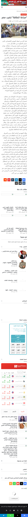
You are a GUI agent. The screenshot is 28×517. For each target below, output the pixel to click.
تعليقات (6, 411)
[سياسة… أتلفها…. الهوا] (22, 293)
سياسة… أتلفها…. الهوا (11, 290)
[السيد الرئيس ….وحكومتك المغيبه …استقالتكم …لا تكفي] (22, 274)
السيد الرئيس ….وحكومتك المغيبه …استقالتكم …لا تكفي (9, 271)
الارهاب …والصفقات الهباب (10, 280)
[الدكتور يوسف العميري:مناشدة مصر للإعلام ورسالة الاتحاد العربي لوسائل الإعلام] (22, 426)
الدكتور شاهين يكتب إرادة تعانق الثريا (9, 417)
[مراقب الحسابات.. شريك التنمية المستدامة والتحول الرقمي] (22, 433)
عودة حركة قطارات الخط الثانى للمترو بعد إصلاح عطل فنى (21, 208)
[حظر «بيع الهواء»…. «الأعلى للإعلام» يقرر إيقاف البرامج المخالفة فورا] (22, 440)
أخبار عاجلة (19, 11)
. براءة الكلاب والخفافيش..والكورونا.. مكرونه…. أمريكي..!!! (9, 262)
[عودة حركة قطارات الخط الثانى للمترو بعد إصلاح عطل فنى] (21, 199)
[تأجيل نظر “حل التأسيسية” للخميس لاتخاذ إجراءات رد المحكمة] (7, 221)
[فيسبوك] (23, 179)
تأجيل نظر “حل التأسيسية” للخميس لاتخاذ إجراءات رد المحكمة (7, 229)
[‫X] (20, 179)
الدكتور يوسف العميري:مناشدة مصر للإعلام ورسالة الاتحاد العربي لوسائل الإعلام (9, 425)
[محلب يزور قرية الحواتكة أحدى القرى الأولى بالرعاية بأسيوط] (21, 221)
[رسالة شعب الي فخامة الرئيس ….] (22, 254)
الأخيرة (22, 411)
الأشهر (14, 411)
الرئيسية (24, 11)
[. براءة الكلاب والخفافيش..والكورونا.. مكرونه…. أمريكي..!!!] (22, 264)
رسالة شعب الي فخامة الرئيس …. (9, 251)
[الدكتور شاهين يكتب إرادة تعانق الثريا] (22, 419)
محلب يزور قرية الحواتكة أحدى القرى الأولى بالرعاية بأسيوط (21, 229)
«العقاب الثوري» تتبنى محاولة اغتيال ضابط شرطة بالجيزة (8, 208)
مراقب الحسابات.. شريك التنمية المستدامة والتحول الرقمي (10, 432)
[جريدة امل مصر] (14, 3)
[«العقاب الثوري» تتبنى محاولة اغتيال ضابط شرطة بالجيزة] (7, 199)
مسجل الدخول (17, 242)
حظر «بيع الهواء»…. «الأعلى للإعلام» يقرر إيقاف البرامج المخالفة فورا (10, 439)
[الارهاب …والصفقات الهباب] (22, 284)
